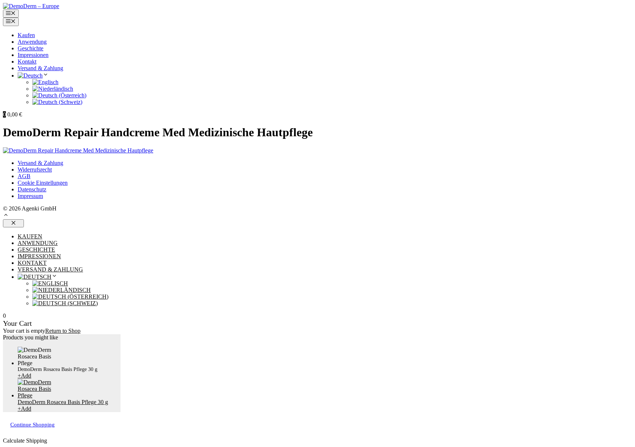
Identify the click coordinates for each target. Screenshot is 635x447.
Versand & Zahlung (40, 68)
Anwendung (32, 42)
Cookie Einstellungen (43, 183)
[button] (6, 216)
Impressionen (33, 55)
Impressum (30, 196)
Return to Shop (62, 331)
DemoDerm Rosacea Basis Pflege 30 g (63, 402)
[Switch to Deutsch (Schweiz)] (57, 102)
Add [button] (24, 375)
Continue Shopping (32, 425)
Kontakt (27, 61)
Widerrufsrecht (35, 169)
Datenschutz (32, 189)
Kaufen (26, 35)
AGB (24, 176)
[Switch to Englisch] (45, 82)
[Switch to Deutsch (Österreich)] (59, 95)
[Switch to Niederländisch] (52, 89)
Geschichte (30, 48)
